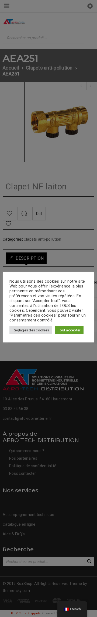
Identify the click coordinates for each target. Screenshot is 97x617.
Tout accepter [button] (69, 330)
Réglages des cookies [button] (31, 330)
